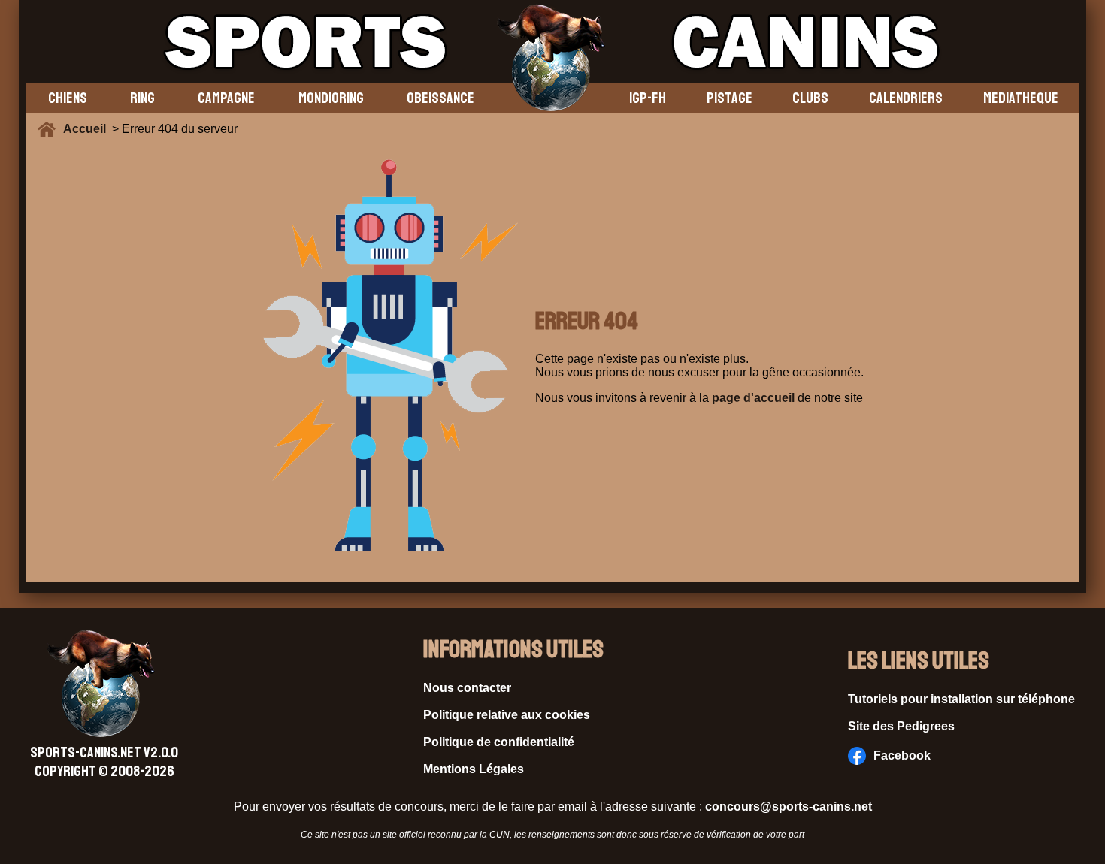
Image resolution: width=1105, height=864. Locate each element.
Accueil (87, 128)
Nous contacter (467, 687)
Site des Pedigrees (901, 726)
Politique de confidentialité (498, 742)
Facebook (902, 755)
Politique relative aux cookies (506, 714)
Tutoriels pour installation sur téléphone (961, 699)
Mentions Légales (473, 769)
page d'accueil (753, 397)
